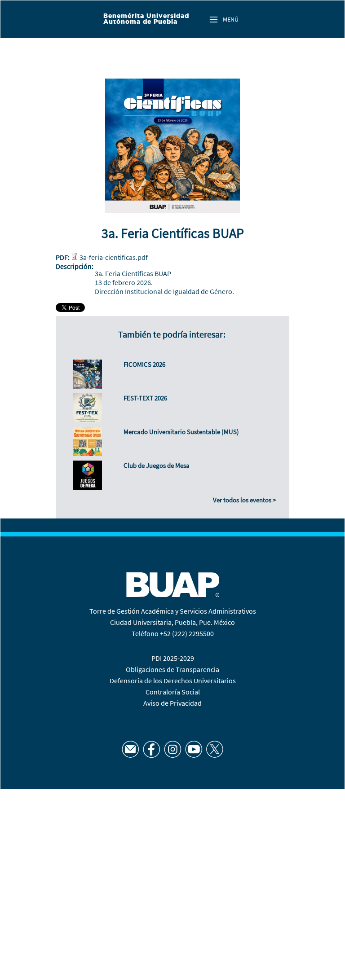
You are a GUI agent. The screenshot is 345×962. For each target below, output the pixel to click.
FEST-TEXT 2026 (145, 398)
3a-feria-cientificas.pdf (114, 257)
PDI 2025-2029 (172, 658)
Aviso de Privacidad (172, 702)
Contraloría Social (173, 691)
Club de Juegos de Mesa (157, 465)
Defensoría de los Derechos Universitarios (173, 680)
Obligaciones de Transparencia (172, 669)
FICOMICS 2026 (144, 364)
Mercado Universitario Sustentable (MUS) (181, 431)
